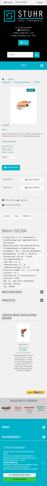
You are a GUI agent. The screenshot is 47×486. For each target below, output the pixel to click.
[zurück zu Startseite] (3, 79)
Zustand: (4, 142)
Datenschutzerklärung (10, 463)
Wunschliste (8, 300)
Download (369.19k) (33, 180)
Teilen (17, 216)
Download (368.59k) (33, 188)
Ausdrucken (24, 200)
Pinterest (28, 216)
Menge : (4, 157)
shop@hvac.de (24, 30)
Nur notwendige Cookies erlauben (19, 475)
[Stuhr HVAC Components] (23, 16)
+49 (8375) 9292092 (24, 28)
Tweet (8, 216)
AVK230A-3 (23, 345)
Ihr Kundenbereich (11, 437)
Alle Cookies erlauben (20, 480)
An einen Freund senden (12, 205)
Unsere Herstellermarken (23, 401)
